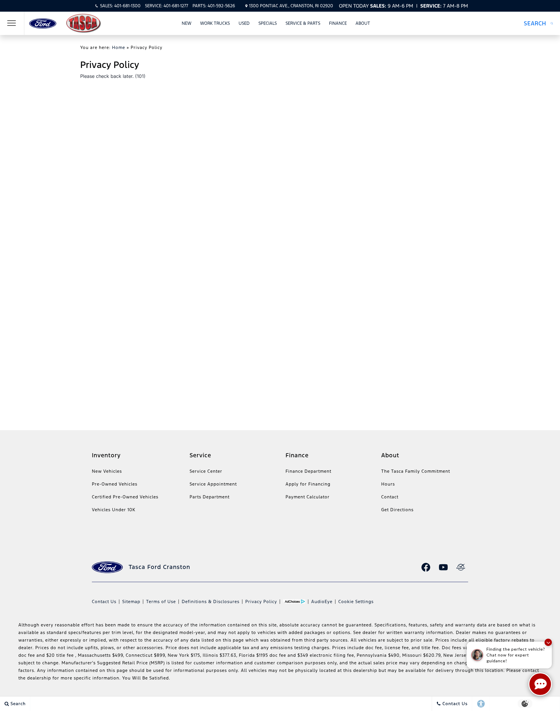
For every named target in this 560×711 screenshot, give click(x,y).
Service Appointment (213, 484)
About (363, 23)
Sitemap (131, 601)
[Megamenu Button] (11, 23)
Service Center (206, 471)
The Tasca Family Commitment (415, 471)
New (186, 23)
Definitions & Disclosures (210, 601)
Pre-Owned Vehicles (114, 484)
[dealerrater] (461, 567)
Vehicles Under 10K (113, 509)
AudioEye (321, 601)
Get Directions (397, 509)
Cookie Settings (356, 601)
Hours (388, 484)
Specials (267, 23)
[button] (538, 23)
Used (244, 23)
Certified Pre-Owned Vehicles (125, 497)
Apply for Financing (308, 484)
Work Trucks (215, 23)
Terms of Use (161, 601)
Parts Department (210, 497)
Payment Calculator (308, 497)
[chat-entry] (540, 684)
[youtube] (443, 567)
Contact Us (104, 601)
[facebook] (426, 567)
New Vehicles (107, 471)
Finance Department (308, 471)
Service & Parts (303, 23)
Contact (389, 497)
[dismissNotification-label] (548, 642)
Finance (338, 23)
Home (118, 47)
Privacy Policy (261, 601)
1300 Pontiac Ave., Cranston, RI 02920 (291, 5)
